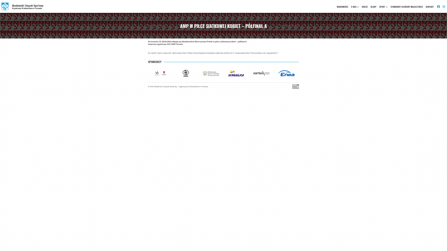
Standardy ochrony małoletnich (407, 6)
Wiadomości (342, 6)
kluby (373, 6)
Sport (382, 6)
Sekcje (365, 6)
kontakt (430, 6)
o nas (353, 6)
